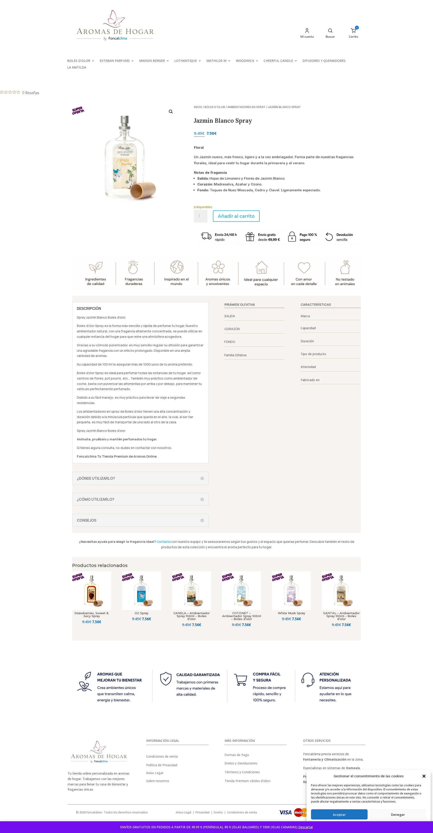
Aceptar (339, 814)
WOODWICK (245, 61)
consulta (107, 448)
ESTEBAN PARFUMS (115, 61)
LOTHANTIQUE (185, 61)
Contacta (164, 541)
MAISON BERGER (152, 61)
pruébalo (99, 439)
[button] (424, 776)
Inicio (198, 107)
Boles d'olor (215, 107)
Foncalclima (87, 456)
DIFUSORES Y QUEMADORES (323, 61)
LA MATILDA (76, 67)
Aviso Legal (183, 812)
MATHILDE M (216, 61)
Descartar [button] (305, 827)
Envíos (218, 812)
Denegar (398, 814)
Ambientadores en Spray (246, 107)
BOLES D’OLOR (78, 61)
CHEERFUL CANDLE (278, 61)
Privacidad (203, 812)
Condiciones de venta (162, 756)
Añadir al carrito (236, 216)
